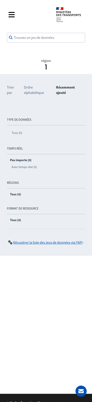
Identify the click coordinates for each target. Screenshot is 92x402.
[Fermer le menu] (28, 14)
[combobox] (46, 38)
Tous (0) (17, 133)
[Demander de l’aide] (81, 391)
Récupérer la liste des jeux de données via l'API (47, 242)
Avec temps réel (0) (24, 167)
